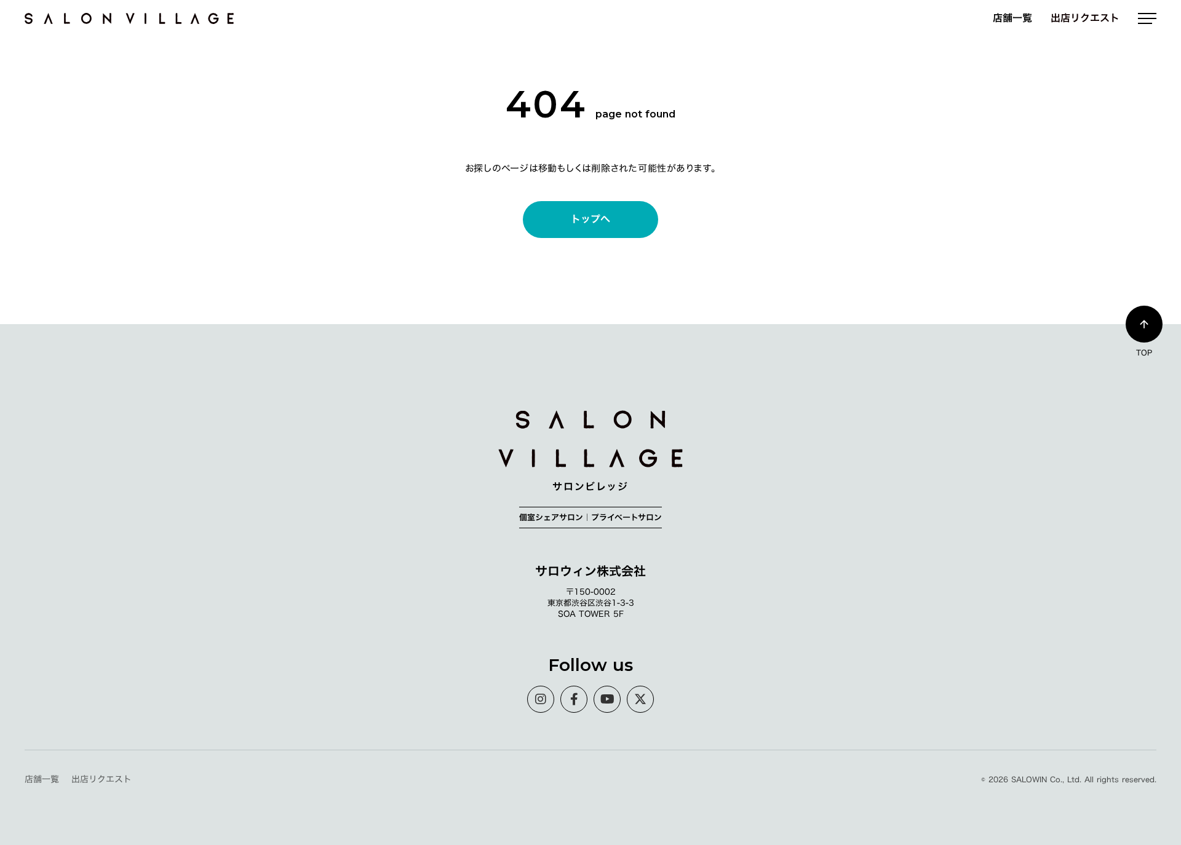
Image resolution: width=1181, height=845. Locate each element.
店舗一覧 (1012, 18)
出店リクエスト (1085, 18)
